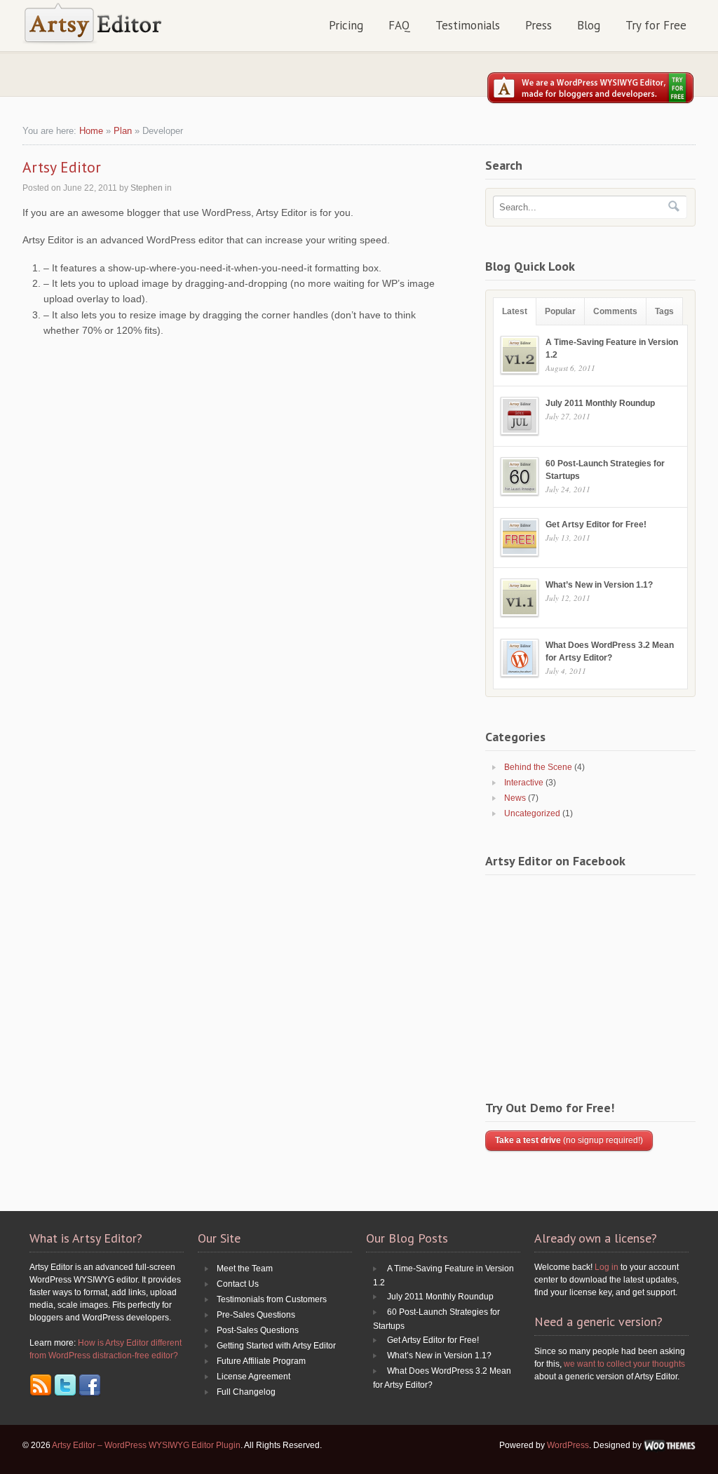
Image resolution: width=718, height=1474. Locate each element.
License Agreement (253, 1376)
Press (538, 25)
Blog (588, 25)
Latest (514, 311)
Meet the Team (245, 1268)
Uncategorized (532, 813)
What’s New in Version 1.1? (599, 585)
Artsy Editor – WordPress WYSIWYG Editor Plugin (146, 1445)
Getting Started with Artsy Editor (276, 1346)
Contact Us (238, 1284)
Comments (615, 311)
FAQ (399, 25)
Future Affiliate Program (261, 1361)
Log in (606, 1267)
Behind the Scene (538, 767)
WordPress (568, 1445)
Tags (664, 311)
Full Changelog (246, 1392)
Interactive (523, 782)
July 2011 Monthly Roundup (600, 403)
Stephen (146, 188)
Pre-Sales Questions (256, 1315)
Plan (123, 131)
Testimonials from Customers (272, 1299)
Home (91, 131)
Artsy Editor (61, 167)
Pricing (346, 25)
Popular (560, 311)
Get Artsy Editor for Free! (596, 524)
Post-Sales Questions (258, 1330)
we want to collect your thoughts (624, 1364)
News (515, 798)
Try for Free (655, 25)
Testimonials (467, 25)
